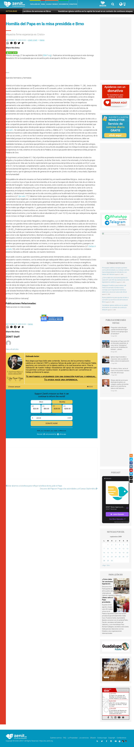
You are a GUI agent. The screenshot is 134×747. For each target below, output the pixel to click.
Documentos (63, 4)
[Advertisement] (51, 465)
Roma (43, 4)
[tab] (109, 690)
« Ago (104, 565)
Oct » (108, 565)
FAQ (64, 738)
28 (104, 561)
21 (104, 557)
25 (119, 557)
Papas (42, 40)
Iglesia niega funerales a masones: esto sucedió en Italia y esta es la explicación (120, 359)
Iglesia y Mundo (52, 4)
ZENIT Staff (32, 40)
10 (116, 549)
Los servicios (84, 738)
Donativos (73, 4)
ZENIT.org (47, 55)
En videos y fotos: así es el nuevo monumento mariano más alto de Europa (120, 370)
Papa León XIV (35, 4)
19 (123, 553)
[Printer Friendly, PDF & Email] (11, 52)
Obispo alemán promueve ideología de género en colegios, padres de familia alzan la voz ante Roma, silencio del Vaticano (119, 384)
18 (119, 553)
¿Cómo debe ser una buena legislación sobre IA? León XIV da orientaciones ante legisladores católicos (115, 280)
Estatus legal (102, 738)
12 (123, 549)
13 (127, 549)
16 (112, 553)
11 (119, 549)
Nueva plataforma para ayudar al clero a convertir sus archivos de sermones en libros (115, 300)
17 (116, 553)
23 (112, 557)
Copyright (111, 738)
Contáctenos (121, 738)
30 (112, 561)
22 (108, 557)
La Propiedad (72, 738)
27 (127, 557)
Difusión (93, 738)
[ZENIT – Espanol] (17, 4)
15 (108, 553)
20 (127, 553)
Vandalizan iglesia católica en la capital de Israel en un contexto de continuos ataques (63, 11)
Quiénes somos (56, 738)
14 (104, 553)
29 (108, 561)
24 (116, 557)
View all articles (12, 349)
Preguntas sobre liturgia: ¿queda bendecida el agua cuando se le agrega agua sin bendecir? (119, 331)
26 (123, 557)
